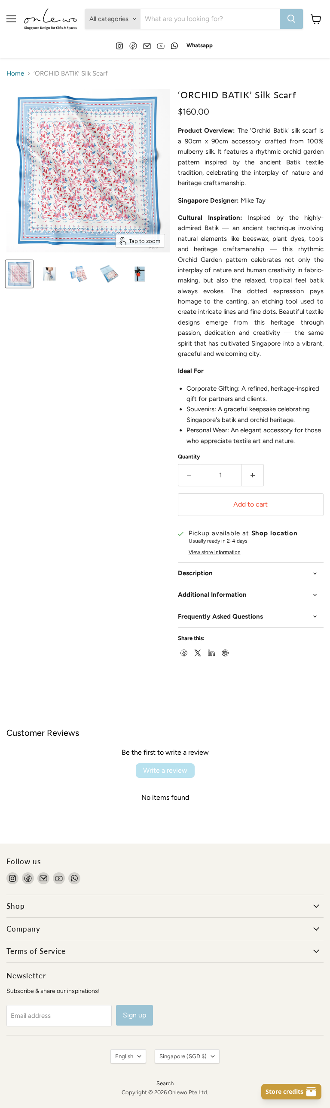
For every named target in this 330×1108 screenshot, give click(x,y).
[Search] (291, 19)
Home (15, 73)
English (124, 1056)
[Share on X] (197, 652)
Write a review (165, 770)
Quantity (189, 456)
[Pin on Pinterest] (224, 652)
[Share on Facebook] (183, 652)
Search (165, 1083)
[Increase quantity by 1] (253, 475)
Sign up (134, 1015)
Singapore (183, 1056)
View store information (215, 552)
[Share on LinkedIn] (210, 652)
